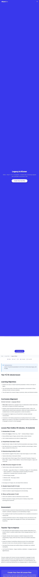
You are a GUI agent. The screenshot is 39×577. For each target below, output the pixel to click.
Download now (20, 351)
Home (2, 356)
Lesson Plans (7, 356)
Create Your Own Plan (19, 180)
